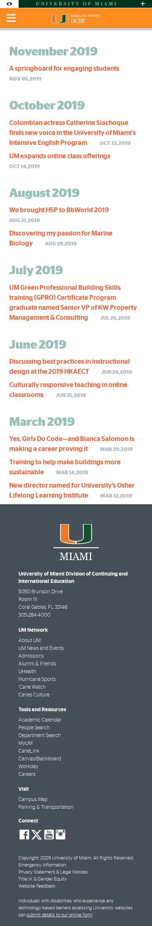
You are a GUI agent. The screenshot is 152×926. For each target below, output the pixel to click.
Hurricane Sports (37, 679)
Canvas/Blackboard (39, 759)
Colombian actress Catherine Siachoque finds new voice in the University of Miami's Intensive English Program (72, 133)
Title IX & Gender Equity (42, 879)
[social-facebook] (24, 834)
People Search (34, 727)
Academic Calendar (40, 720)
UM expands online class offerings (59, 156)
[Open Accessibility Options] (9, 4)
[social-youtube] (49, 834)
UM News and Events (41, 648)
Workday (28, 766)
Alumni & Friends (37, 663)
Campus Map (33, 799)
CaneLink (28, 751)
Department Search (39, 735)
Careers (26, 774)
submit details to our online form (59, 915)
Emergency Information (42, 865)
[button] (136, 906)
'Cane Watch (32, 687)
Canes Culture (33, 695)
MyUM (25, 743)
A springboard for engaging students (64, 68)
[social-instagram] (60, 834)
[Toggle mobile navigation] (11, 18)
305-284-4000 (34, 615)
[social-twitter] (36, 834)
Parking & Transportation (45, 807)
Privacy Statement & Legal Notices (53, 872)
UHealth (27, 671)
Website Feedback (36, 886)
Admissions (31, 656)
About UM (29, 640)
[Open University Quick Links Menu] (143, 4)
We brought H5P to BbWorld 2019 (59, 210)
